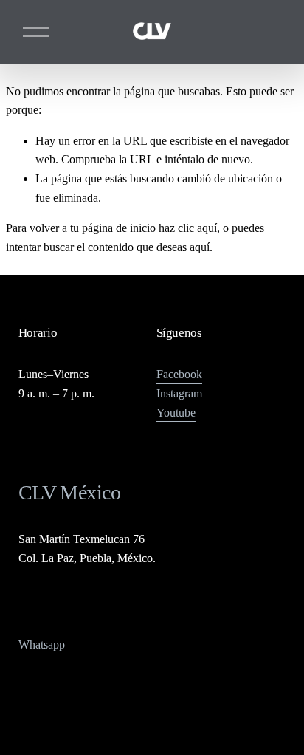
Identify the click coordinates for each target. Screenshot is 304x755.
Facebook (179, 374)
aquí (200, 247)
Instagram (179, 393)
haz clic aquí (188, 228)
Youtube (176, 412)
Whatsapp (41, 644)
